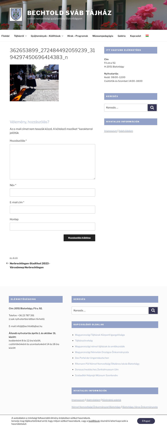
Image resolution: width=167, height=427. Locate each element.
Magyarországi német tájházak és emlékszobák (100, 346)
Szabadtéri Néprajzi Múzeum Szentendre (96, 375)
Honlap (14, 219)
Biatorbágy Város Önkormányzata (140, 406)
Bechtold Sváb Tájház (69, 12)
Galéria (122, 35)
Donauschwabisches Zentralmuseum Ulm (97, 369)
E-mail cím (17, 202)
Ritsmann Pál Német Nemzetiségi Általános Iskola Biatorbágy (107, 363)
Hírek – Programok (77, 35)
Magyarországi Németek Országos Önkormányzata (102, 352)
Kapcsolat (135, 35)
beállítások (94, 420)
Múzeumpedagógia (102, 35)
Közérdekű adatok (111, 399)
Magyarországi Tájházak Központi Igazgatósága (100, 334)
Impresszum (110, 130)
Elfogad (146, 420)
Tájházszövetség (84, 340)
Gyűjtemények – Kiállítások (46, 35)
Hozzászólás (18, 140)
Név (13, 185)
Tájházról (19, 35)
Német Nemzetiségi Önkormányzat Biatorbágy (96, 406)
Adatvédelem (126, 130)
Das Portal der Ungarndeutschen (92, 357)
